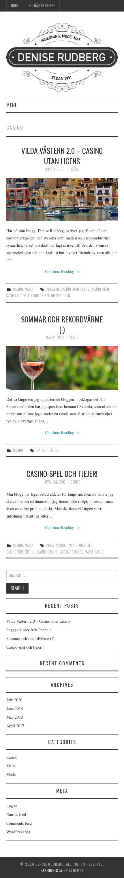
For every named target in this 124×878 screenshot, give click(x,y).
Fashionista (51, 870)
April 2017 (15, 725)
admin (73, 337)
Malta (29, 289)
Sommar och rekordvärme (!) (62, 324)
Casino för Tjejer (80, 545)
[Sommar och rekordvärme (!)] (62, 368)
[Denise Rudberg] (62, 57)
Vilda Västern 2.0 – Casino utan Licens (62, 155)
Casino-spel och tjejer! (62, 473)
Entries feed (16, 814)
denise (74, 169)
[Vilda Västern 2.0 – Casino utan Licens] (62, 199)
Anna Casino (55, 545)
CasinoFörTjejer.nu (20, 552)
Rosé (49, 450)
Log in (11, 806)
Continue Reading (62, 271)
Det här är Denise (41, 5)
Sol (57, 450)
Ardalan (52, 289)
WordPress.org (18, 831)
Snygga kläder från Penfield (29, 629)
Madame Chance (71, 552)
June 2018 (14, 708)
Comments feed (19, 823)
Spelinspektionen (57, 296)
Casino (18, 289)
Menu (12, 105)
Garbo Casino (47, 552)
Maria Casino (94, 552)
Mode (11, 774)
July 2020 (14, 700)
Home (15, 5)
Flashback (35, 296)
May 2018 (14, 717)
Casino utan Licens (75, 289)
